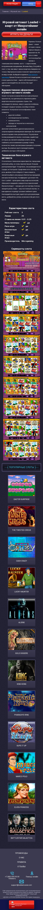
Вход (31, 4)
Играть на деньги (21, 34)
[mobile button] (38, 4)
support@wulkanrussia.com (21, 885)
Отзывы (21, 866)
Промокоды (21, 853)
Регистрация (12, 4)
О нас (21, 858)
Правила (21, 862)
